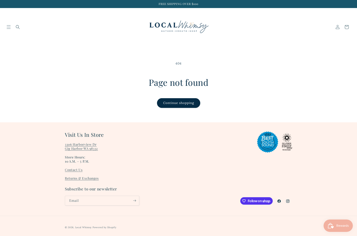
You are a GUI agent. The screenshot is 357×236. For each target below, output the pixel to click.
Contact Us (73, 170)
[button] (8, 27)
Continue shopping (178, 103)
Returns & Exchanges (82, 178)
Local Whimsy (83, 227)
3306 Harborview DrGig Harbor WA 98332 (81, 146)
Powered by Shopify (105, 227)
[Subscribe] (134, 200)
